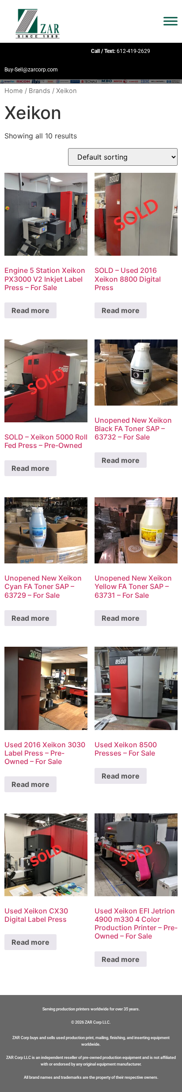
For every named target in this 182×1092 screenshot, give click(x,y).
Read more (30, 310)
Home (13, 91)
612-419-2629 (133, 51)
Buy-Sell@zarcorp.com (31, 70)
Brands (39, 91)
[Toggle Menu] (170, 21)
